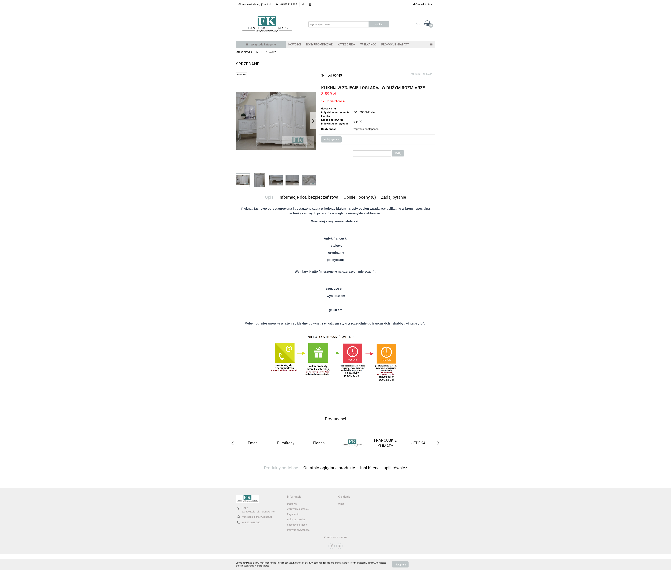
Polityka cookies (296, 519)
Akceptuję (400, 564)
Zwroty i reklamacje (298, 509)
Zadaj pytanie (331, 139)
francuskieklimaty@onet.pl (257, 516)
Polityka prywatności (298, 530)
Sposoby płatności (297, 524)
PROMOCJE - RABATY (395, 44)
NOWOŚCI (294, 44)
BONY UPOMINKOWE (319, 44)
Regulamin (293, 514)
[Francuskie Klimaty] (319, 443)
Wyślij (398, 153)
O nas (341, 503)
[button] (294, 496)
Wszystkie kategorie (263, 44)
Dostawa (292, 503)
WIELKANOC (368, 44)
